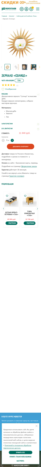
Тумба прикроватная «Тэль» (29, 214)
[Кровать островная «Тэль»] (11, 200)
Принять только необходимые (20, 457)
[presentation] (1, 67)
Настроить (20, 461)
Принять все (20, 453)
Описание (5, 94)
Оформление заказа (29, 166)
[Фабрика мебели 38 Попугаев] (9, 9)
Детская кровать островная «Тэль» (11, 214)
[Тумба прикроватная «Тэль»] (30, 200)
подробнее (12, 223)
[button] (26, 9)
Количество (5, 137)
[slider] (8, 85)
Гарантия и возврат (16, 176)
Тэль (19, 81)
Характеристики (7, 124)
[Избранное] (22, 9)
